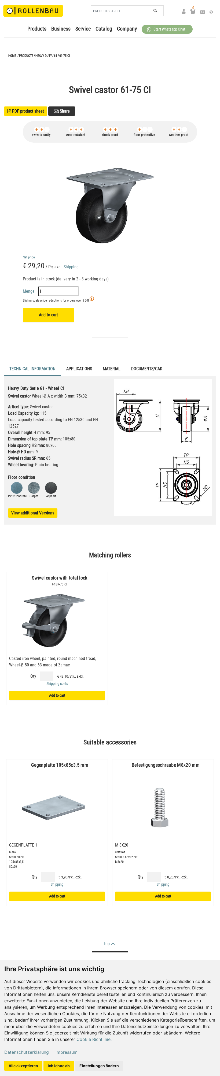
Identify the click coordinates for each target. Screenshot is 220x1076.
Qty (33, 676)
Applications (79, 368)
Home (12, 56)
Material (111, 368)
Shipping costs (57, 683)
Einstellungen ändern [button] (99, 1065)
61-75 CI (64, 56)
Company (127, 28)
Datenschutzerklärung (26, 1052)
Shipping (71, 266)
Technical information (32, 368)
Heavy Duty (43, 56)
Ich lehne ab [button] (59, 1065)
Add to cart (48, 314)
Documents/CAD (146, 368)
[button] (167, 29)
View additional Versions (32, 512)
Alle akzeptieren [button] (23, 1065)
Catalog (104, 28)
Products (36, 28)
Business (61, 28)
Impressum (67, 1052)
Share (64, 111)
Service (83, 28)
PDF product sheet (25, 111)
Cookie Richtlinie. (94, 1039)
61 (55, 56)
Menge (29, 291)
